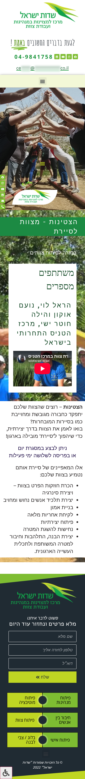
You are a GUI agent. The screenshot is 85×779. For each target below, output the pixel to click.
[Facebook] (75, 56)
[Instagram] (69, 56)
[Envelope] (2, 201)
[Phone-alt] (2, 206)
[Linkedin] (57, 56)
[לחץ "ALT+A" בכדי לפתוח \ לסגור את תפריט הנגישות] (6, 773)
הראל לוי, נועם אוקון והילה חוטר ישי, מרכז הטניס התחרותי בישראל (44, 323)
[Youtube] (63, 56)
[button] (43, 81)
